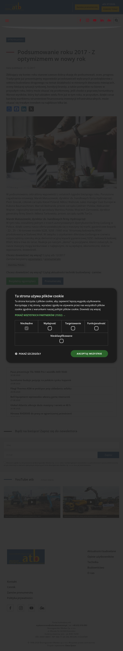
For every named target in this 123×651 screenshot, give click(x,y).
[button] (61, 314)
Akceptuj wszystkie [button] (89, 353)
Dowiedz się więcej (90, 309)
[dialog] (61, 325)
